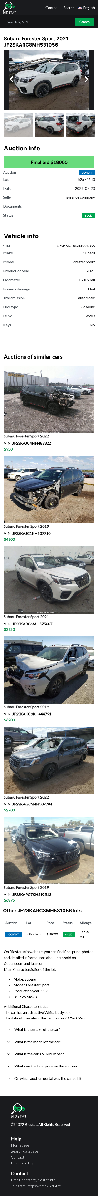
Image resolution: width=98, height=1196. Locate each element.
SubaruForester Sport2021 (26, 616)
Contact (52, 7)
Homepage (20, 1145)
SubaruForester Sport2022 (26, 436)
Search (69, 7)
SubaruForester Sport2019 (26, 526)
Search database (24, 1151)
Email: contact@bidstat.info (33, 1179)
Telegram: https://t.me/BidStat (36, 1185)
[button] (86, 8)
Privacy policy (22, 1163)
